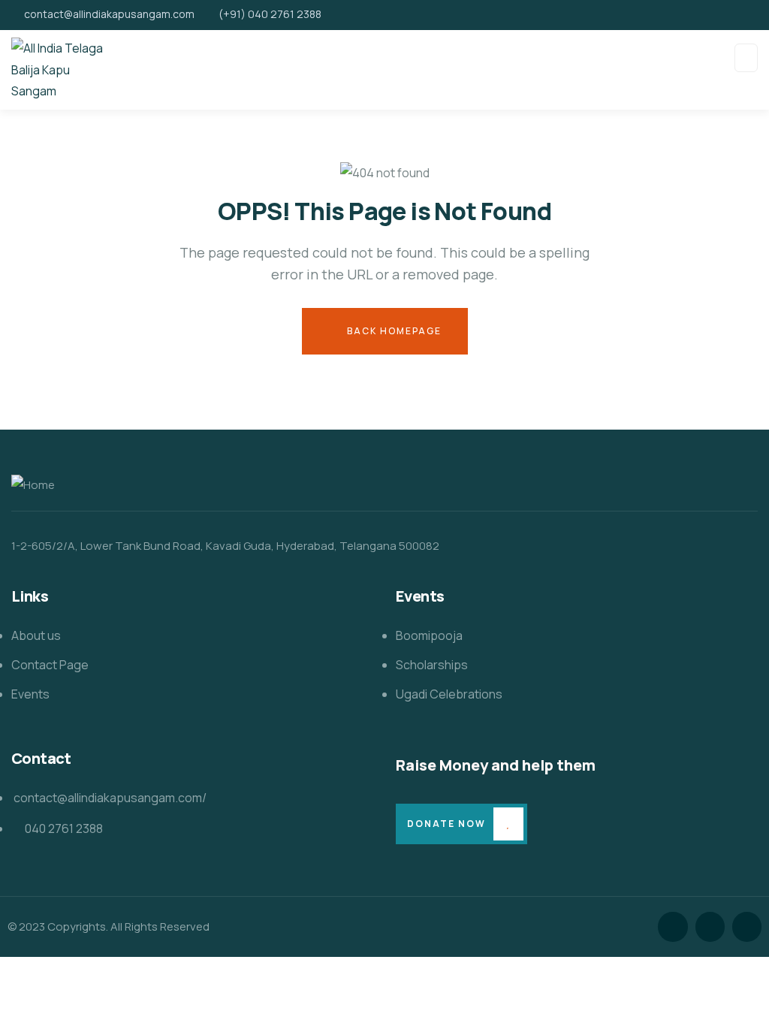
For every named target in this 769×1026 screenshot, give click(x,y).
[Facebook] (710, 926)
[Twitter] (672, 926)
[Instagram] (746, 926)
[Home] (33, 485)
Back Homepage (393, 330)
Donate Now (446, 823)
